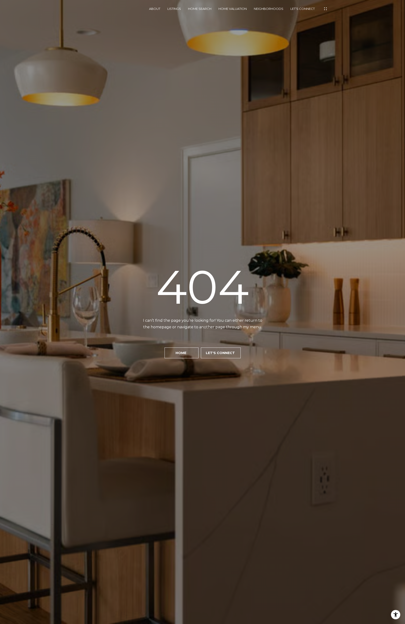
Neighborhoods (268, 9)
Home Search (199, 9)
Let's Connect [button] (221, 353)
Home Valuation (232, 9)
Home (181, 353)
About (154, 9)
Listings (174, 9)
